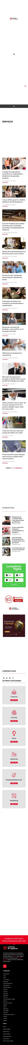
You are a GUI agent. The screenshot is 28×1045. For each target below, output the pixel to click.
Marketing (14, 801)
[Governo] (14, 691)
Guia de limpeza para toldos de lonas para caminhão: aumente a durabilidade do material (13, 227)
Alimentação (6, 974)
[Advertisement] (14, 141)
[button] (14, 54)
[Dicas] (14, 733)
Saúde (4, 1006)
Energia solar (6, 985)
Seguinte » (18, 468)
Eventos (5, 989)
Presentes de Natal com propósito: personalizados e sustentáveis (13, 303)
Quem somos (6, 1031)
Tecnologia (5, 1010)
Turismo (14, 717)
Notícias (5, 1001)
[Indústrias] (14, 754)
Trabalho (5, 1012)
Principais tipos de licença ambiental (18, 548)
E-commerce (6, 979)
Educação (5, 981)
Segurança (5, 1008)
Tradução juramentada (8, 1014)
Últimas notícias (6, 1029)
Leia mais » (5, 182)
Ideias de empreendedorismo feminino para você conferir (14, 253)
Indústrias (14, 759)
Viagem (5, 1020)
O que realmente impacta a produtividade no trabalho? (18, 530)
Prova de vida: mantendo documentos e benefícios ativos (12, 277)
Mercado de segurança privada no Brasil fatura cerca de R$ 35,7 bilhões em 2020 (13, 379)
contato (14, 956)
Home (4, 1026)
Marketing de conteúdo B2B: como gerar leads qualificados (18, 519)
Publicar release (6, 1034)
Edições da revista (7, 1036)
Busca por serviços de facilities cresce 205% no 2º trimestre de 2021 (13, 329)
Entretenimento (7, 987)
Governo (14, 697)
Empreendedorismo (14, 780)
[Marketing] (14, 795)
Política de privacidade (8, 1041)
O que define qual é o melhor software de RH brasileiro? (13, 201)
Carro (4, 975)
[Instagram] (4, 966)
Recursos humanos (7, 1003)
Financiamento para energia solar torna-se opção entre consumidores (13, 457)
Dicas (14, 738)
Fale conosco (6, 1038)
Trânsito (5, 1016)
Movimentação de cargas (9, 999)
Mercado (5, 997)
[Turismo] (14, 712)
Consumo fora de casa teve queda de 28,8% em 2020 (12, 432)
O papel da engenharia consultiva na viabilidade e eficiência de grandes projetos (12, 175)
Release (5, 1004)
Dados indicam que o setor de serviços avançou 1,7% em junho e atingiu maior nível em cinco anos (14, 406)
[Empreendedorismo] (14, 775)
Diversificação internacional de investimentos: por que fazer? (18, 540)
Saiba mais (14, 700)
